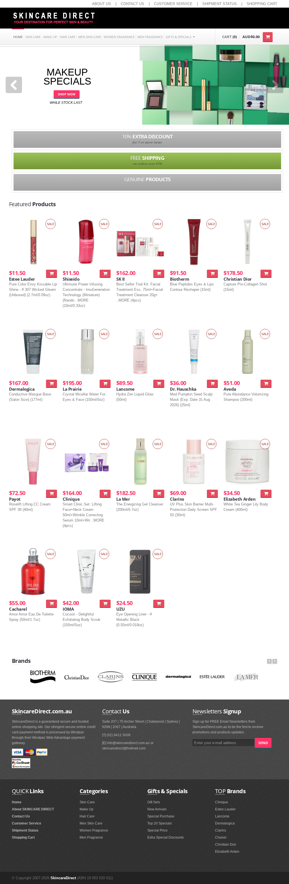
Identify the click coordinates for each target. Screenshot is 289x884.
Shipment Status (25, 830)
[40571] (51, 603)
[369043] (158, 383)
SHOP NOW (66, 94)
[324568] (158, 603)
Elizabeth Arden (227, 852)
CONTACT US (132, 4)
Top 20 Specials (159, 823)
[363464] (266, 493)
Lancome (222, 816)
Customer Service (26, 823)
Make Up (86, 809)
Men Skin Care (91, 823)
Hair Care (87, 816)
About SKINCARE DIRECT (33, 809)
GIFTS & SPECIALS (179, 37)
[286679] (51, 273)
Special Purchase (160, 816)
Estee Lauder (225, 809)
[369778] (105, 493)
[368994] (212, 493)
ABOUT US (101, 4)
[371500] (266, 383)
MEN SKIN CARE (89, 37)
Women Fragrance (94, 830)
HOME (18, 37)
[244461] (105, 383)
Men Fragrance (91, 837)
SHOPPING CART (262, 4)
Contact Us (21, 816)
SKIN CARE (33, 37)
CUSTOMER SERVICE (173, 4)
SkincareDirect (63, 878)
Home (16, 802)
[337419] (158, 493)
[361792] (212, 273)
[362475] (212, 383)
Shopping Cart (23, 837)
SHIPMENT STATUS (219, 4)
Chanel (220, 837)
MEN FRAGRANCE (150, 37)
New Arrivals (157, 809)
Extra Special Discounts (165, 837)
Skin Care (87, 802)
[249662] (105, 603)
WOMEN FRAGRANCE (119, 37)
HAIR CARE (67, 37)
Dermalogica (225, 823)
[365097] (266, 273)
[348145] (158, 273)
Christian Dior (225, 844)
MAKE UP (50, 37)
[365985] (51, 383)
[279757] (105, 273)
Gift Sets (153, 802)
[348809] (51, 493)
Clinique (221, 802)
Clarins (220, 830)
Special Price (157, 830)
